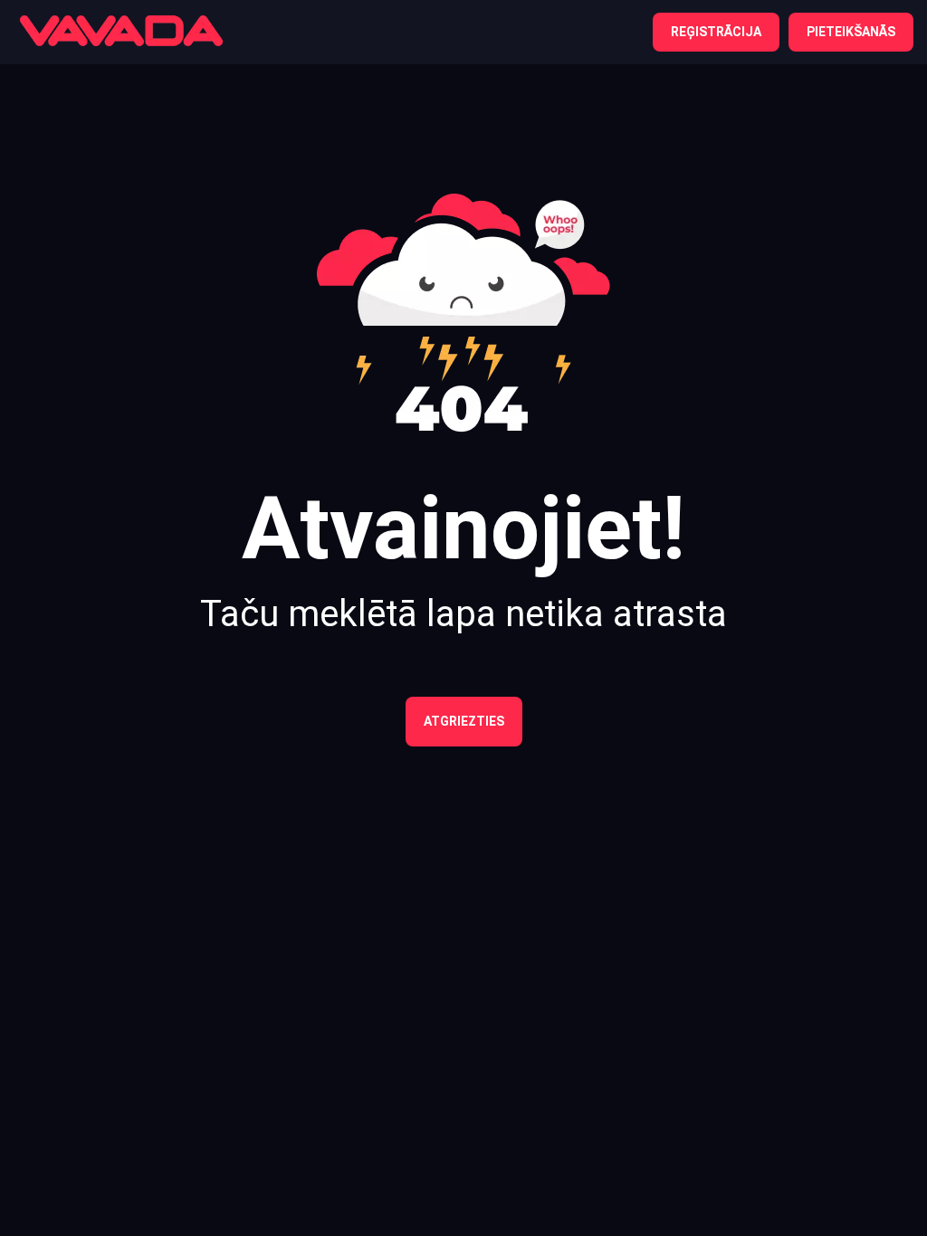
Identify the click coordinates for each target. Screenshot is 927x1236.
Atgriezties (464, 721)
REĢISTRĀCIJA (716, 31)
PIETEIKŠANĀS (851, 31)
